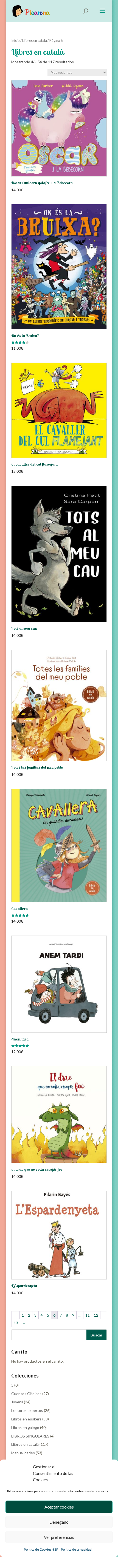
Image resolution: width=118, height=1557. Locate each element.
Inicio (15, 40)
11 (87, 1315)
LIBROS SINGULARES (30, 1436)
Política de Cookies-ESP (41, 1549)
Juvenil (17, 1402)
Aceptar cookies (59, 1506)
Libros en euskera (26, 1419)
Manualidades (23, 1452)
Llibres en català (34, 40)
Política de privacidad (76, 1549)
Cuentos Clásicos (26, 1393)
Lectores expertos (27, 1410)
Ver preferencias (59, 1537)
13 (16, 1322)
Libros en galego (25, 1427)
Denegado (59, 1522)
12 (96, 1315)
